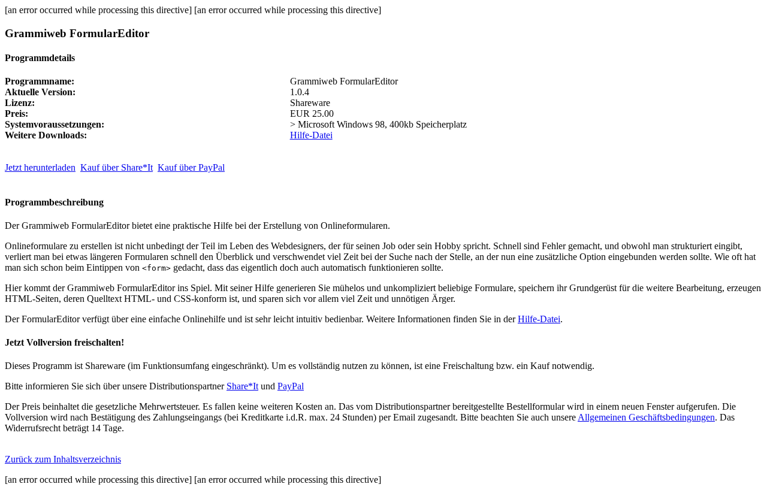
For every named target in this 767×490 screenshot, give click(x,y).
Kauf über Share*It (116, 167)
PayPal (290, 386)
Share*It (242, 386)
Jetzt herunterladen (40, 167)
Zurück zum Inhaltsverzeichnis (63, 459)
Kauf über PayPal (191, 167)
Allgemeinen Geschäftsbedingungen (646, 417)
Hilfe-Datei (311, 135)
